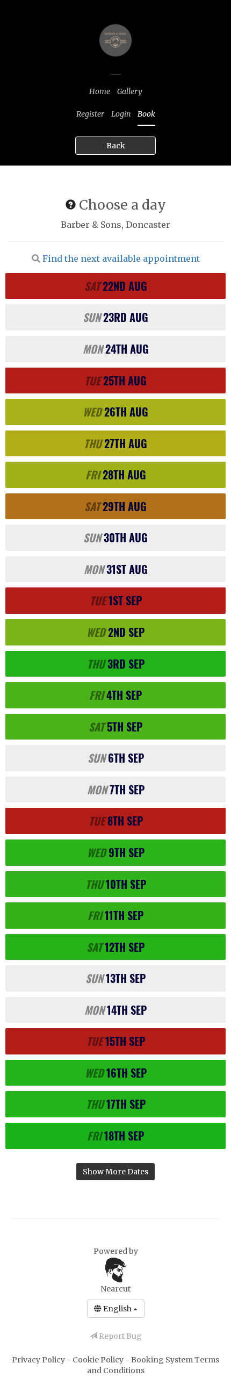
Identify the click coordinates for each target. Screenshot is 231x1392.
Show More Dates (115, 1171)
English (117, 1309)
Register (90, 114)
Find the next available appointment (121, 258)
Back (115, 145)
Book (146, 114)
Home (99, 91)
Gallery (129, 91)
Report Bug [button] (119, 1336)
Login (121, 114)
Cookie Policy (99, 1360)
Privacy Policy (39, 1360)
